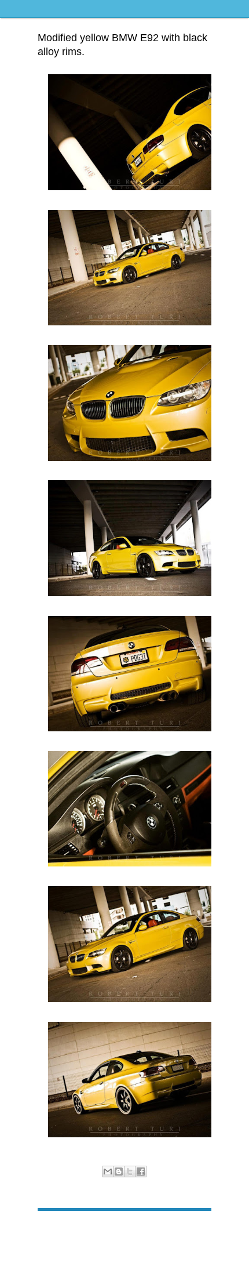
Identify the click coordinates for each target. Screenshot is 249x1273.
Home (126, 1228)
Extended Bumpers (154, 1183)
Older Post (193, 1228)
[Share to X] (130, 1171)
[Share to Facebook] (141, 1171)
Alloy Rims (76, 1183)
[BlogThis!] (118, 1171)
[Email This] (107, 1171)
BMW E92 (110, 1183)
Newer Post (57, 1228)
